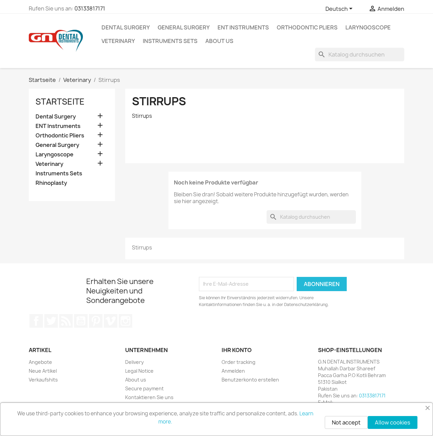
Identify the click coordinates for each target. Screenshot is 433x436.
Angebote (40, 362)
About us (219, 41)
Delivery (134, 362)
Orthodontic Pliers (307, 27)
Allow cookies (392, 422)
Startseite (60, 101)
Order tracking (238, 362)
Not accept (346, 422)
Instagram (125, 321)
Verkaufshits (43, 379)
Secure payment (144, 388)
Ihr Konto (237, 350)
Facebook (36, 321)
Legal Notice (139, 371)
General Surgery (184, 27)
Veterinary (118, 41)
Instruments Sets (170, 41)
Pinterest (95, 321)
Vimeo (110, 321)
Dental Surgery (125, 27)
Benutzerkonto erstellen (250, 379)
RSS (66, 321)
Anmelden (233, 371)
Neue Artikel (43, 371)
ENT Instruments (243, 27)
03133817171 (89, 8)
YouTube (81, 321)
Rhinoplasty (51, 183)
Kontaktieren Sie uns (149, 397)
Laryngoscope (368, 27)
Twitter (51, 321)
